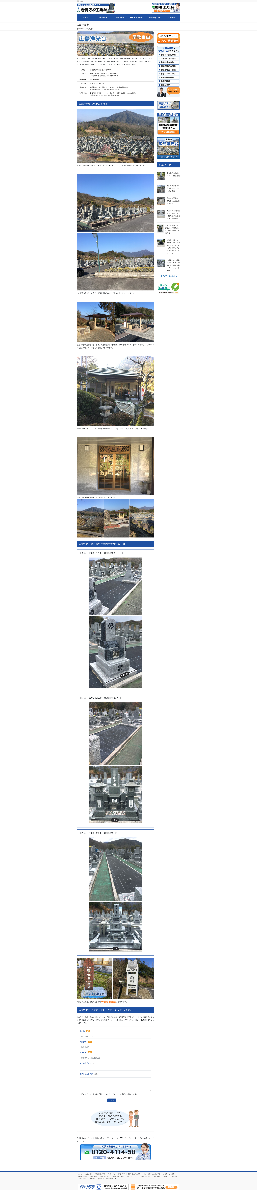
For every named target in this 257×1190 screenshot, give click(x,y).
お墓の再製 (93, 1176)
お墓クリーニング (132, 1176)
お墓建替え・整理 (118, 1176)
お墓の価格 (88, 1174)
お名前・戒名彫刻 (168, 1174)
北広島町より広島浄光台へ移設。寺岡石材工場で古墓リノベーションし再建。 (173, 265)
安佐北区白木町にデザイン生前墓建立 (173, 175)
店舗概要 (92, 1178)
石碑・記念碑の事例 (134, 1174)
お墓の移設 (156, 1176)
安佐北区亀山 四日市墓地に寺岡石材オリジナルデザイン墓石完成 (172, 229)
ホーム (80, 1174)
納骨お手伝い (82, 1176)
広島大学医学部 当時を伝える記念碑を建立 (173, 200)
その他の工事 (82, 1178)
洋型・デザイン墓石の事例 (116, 1174)
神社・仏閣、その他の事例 (151, 1174)
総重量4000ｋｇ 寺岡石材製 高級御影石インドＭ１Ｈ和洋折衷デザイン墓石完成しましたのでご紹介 (173, 246)
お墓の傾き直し (104, 1176)
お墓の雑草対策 (145, 1176)
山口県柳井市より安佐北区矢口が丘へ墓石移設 (173, 188)
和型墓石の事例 (100, 1174)
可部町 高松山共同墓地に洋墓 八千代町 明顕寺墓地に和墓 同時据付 (173, 215)
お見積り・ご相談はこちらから (108, 1178)
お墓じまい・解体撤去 (170, 1176)
